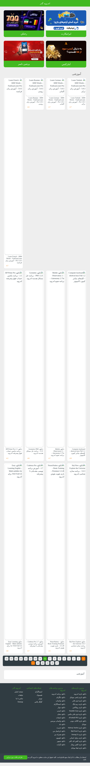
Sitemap (20, 702)
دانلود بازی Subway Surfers (77, 728)
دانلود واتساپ (60, 701)
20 (43, 663)
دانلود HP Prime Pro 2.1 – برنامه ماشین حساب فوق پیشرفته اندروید (14, 451)
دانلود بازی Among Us (78, 734)
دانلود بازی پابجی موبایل (78, 697)
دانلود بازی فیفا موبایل (78, 748)
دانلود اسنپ (61, 711)
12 (26, 659)
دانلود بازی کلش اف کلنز (77, 741)
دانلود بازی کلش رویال (78, 744)
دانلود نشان (61, 714)
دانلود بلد (62, 724)
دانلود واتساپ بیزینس (57, 721)
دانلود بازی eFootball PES (77, 718)
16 (7, 659)
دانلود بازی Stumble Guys (77, 711)
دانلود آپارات (61, 744)
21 (38, 663)
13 (21, 659)
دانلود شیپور (61, 741)
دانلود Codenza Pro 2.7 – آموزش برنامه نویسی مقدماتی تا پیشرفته (34, 644)
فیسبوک (40, 695)
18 (52, 663)
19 (47, 663)
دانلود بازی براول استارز (78, 738)
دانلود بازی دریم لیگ (79, 704)
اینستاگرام (39, 692)
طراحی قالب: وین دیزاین (14, 757)
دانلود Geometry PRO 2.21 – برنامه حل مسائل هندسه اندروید (34, 451)
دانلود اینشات (60, 718)
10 (35, 659)
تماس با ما (19, 698)
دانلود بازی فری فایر (79, 701)
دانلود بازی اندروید (80, 694)
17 (57, 663)
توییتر (41, 698)
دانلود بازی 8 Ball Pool (78, 731)
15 (11, 659)
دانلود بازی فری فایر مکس (77, 714)
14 (16, 659)
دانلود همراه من (59, 734)
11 (31, 659)
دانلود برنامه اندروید (58, 694)
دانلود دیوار (61, 707)
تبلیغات (20, 695)
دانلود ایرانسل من (59, 731)
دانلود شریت (60, 728)
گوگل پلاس (39, 702)
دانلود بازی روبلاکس (79, 707)
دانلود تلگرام (60, 697)
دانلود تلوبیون (60, 738)
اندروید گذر (45, 3)
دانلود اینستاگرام (59, 704)
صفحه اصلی (18, 692)
